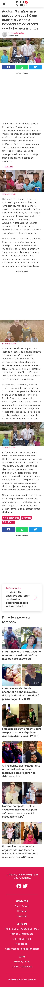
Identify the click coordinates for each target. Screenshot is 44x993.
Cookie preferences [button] (22, 966)
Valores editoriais (22, 938)
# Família (26, 517)
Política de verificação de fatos (22, 928)
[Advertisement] (22, 96)
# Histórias (8, 522)
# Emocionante (11, 517)
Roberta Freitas (18, 33)
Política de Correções (22, 933)
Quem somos (22, 906)
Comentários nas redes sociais (22, 948)
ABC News (9, 167)
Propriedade (22, 943)
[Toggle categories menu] (4, 3)
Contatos (22, 911)
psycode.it (22, 916)
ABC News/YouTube (9, 194)
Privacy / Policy (22, 961)
